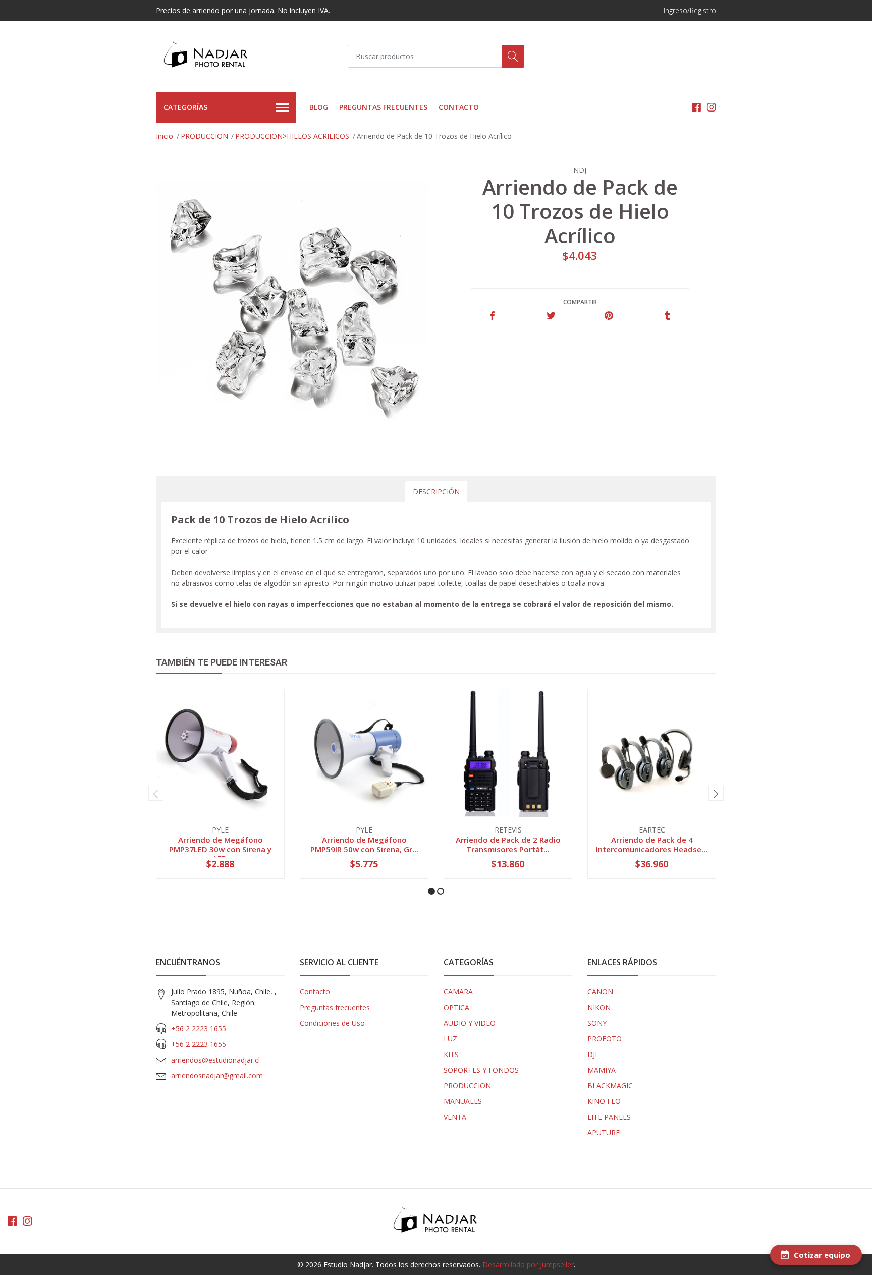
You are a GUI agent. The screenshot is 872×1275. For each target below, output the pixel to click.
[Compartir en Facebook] (492, 316)
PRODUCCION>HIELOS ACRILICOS (292, 136)
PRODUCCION (204, 136)
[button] (431, 891)
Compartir (580, 302)
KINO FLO (604, 1101)
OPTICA (456, 1007)
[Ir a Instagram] (711, 107)
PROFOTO (604, 1038)
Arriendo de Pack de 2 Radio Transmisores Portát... (508, 844)
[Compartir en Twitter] (551, 316)
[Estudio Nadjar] (206, 56)
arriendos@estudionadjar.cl (215, 1060)
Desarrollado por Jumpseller (528, 1264)
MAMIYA (601, 1070)
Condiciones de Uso (332, 1023)
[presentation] (156, 793)
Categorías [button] (185, 107)
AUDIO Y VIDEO (470, 1023)
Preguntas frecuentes (383, 107)
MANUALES (463, 1101)
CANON (600, 991)
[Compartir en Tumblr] (667, 316)
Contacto (459, 107)
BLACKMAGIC (610, 1085)
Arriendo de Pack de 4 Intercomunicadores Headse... (651, 844)
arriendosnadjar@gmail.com (217, 1075)
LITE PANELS (609, 1117)
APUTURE (603, 1132)
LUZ (450, 1038)
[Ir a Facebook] (696, 107)
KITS (451, 1054)
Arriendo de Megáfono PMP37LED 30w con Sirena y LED (220, 849)
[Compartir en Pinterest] (609, 316)
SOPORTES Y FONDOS (481, 1070)
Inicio (164, 136)
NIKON (599, 1007)
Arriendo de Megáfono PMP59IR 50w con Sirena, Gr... (364, 844)
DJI (592, 1054)
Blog (318, 107)
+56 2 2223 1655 (198, 1028)
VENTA (455, 1117)
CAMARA (458, 991)
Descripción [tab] (436, 491)
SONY (597, 1023)
